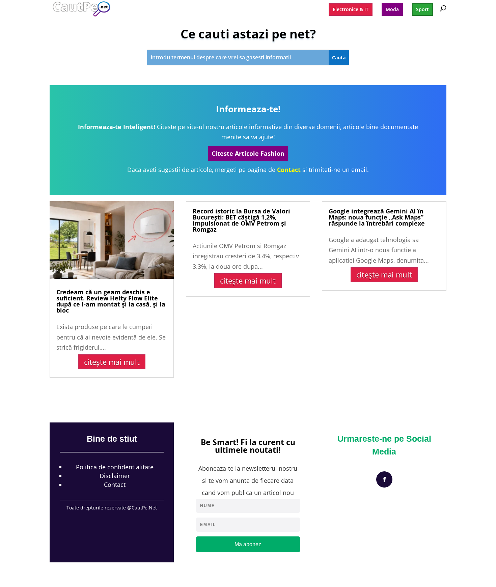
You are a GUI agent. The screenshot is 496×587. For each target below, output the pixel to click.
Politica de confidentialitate (115, 467)
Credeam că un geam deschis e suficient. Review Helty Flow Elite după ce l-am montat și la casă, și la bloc (110, 301)
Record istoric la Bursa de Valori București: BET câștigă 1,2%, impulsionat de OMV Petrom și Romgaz (241, 220)
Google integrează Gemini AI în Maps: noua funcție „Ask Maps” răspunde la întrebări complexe (377, 217)
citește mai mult (112, 362)
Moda (392, 9)
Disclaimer (115, 476)
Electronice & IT (350, 9)
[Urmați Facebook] (384, 479)
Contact (115, 484)
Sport (422, 9)
